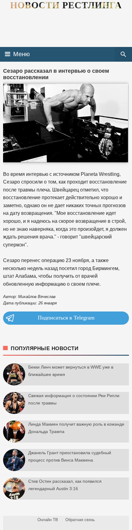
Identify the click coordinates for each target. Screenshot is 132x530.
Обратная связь (80, 519)
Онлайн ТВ (47, 519)
